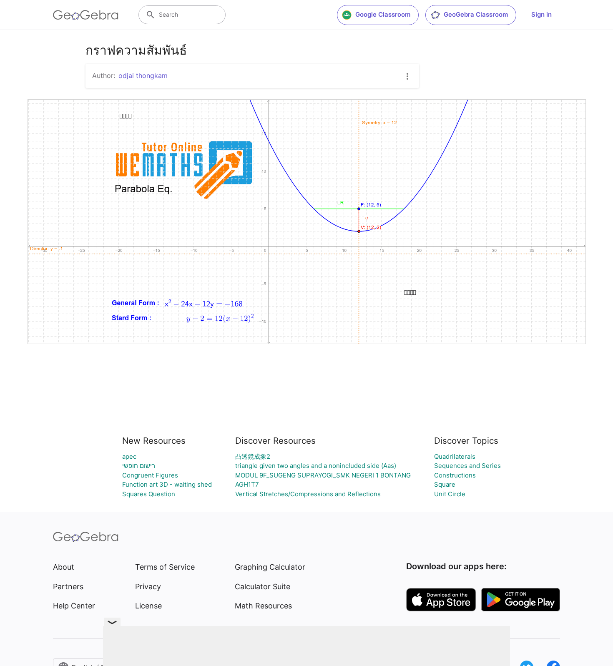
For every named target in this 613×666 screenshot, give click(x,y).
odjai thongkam (143, 75)
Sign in (541, 14)
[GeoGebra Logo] (85, 15)
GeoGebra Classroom (476, 14)
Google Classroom (382, 14)
